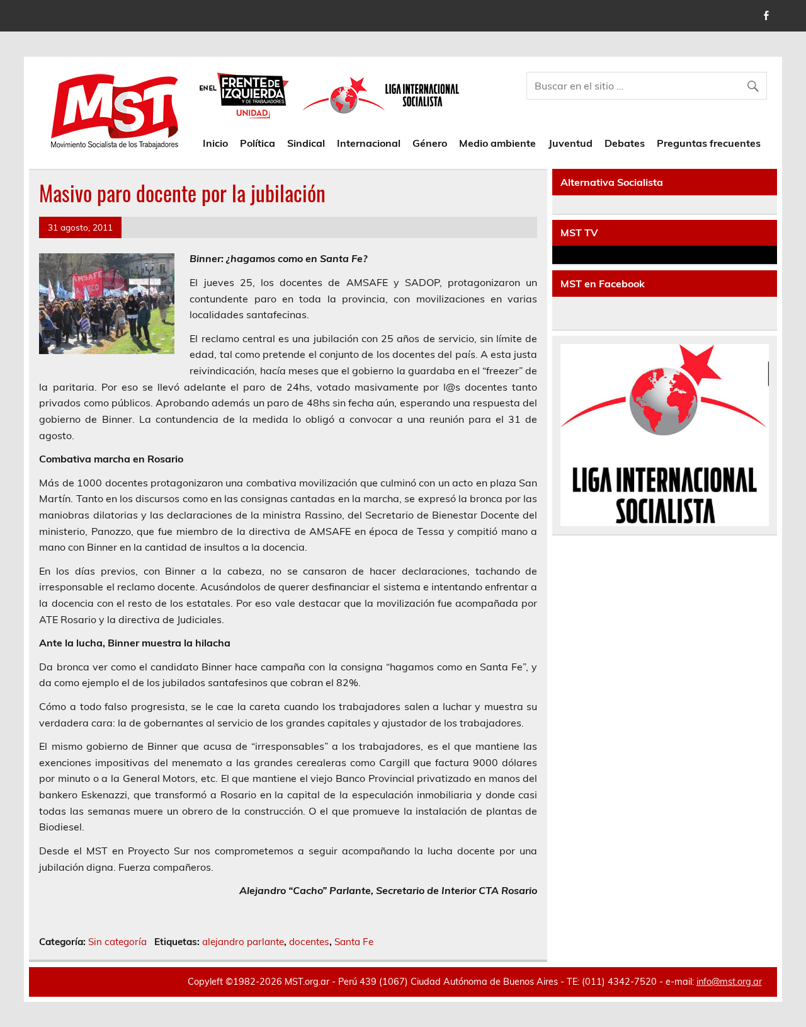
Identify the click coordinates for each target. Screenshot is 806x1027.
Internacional (368, 143)
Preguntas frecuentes (709, 143)
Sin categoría (117, 942)
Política (257, 143)
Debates (624, 143)
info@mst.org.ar (729, 981)
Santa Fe (353, 942)
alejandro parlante (243, 942)
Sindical (306, 143)
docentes (309, 942)
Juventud (570, 143)
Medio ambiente (497, 143)
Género (429, 143)
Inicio (215, 143)
